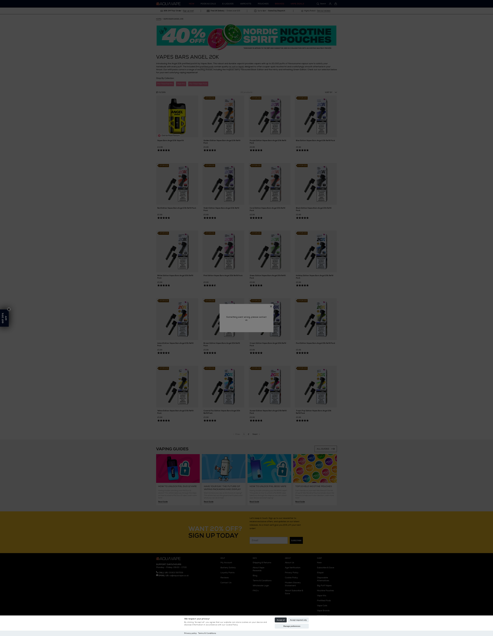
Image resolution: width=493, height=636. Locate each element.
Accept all (281, 620)
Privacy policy (190, 633)
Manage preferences (291, 626)
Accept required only (298, 620)
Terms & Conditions (207, 633)
